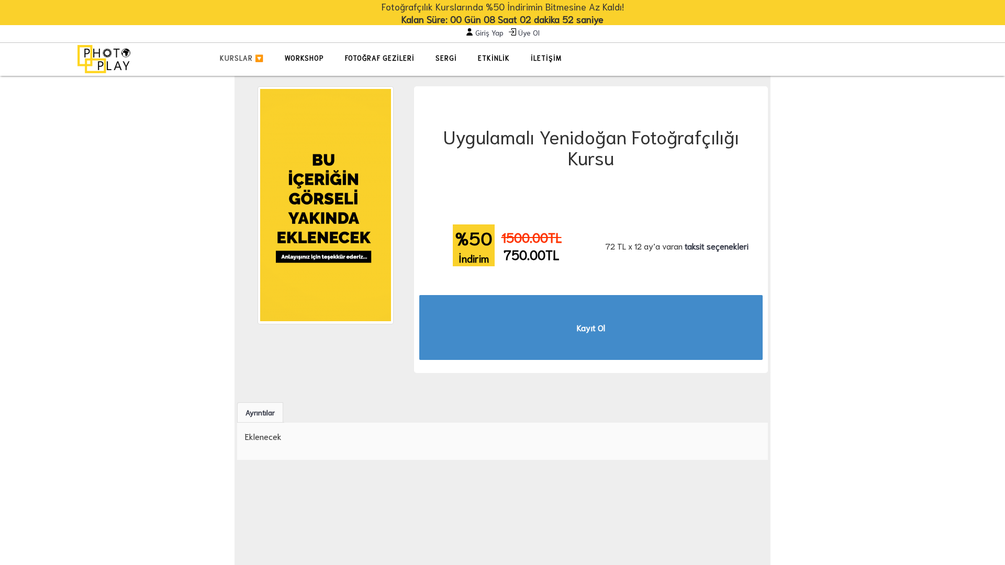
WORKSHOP (304, 57)
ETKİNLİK (494, 57)
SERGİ (446, 57)
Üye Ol (528, 32)
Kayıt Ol (591, 327)
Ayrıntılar (260, 412)
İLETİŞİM (546, 57)
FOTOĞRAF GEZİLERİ (380, 57)
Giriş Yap (488, 32)
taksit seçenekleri (717, 245)
